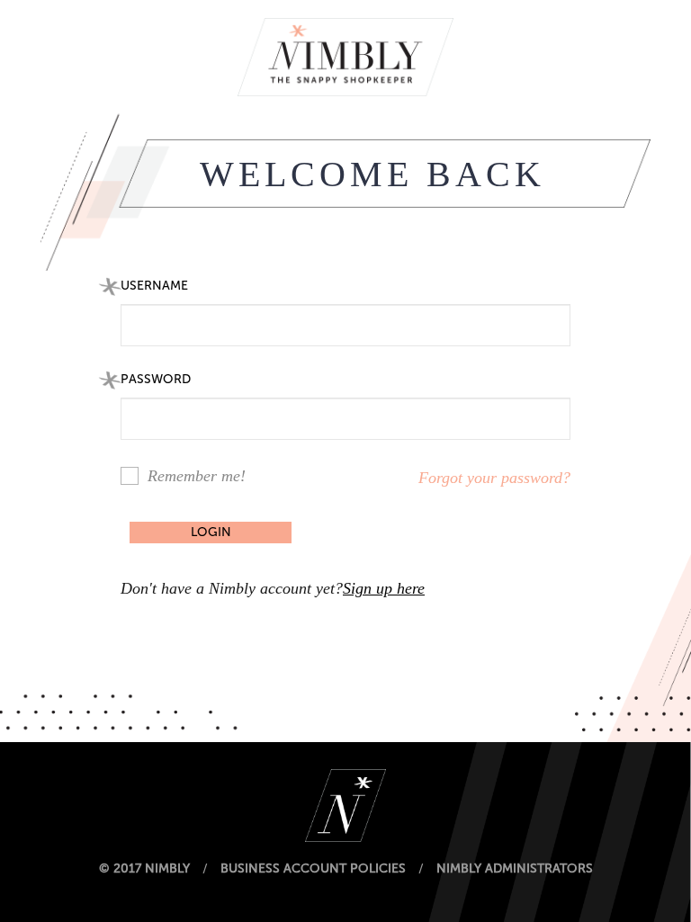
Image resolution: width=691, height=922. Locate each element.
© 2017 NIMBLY (144, 868)
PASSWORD (156, 379)
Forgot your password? (494, 478)
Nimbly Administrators (514, 868)
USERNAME (154, 285)
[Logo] (345, 804)
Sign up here (384, 588)
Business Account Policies (313, 868)
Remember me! (197, 476)
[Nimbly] (345, 56)
